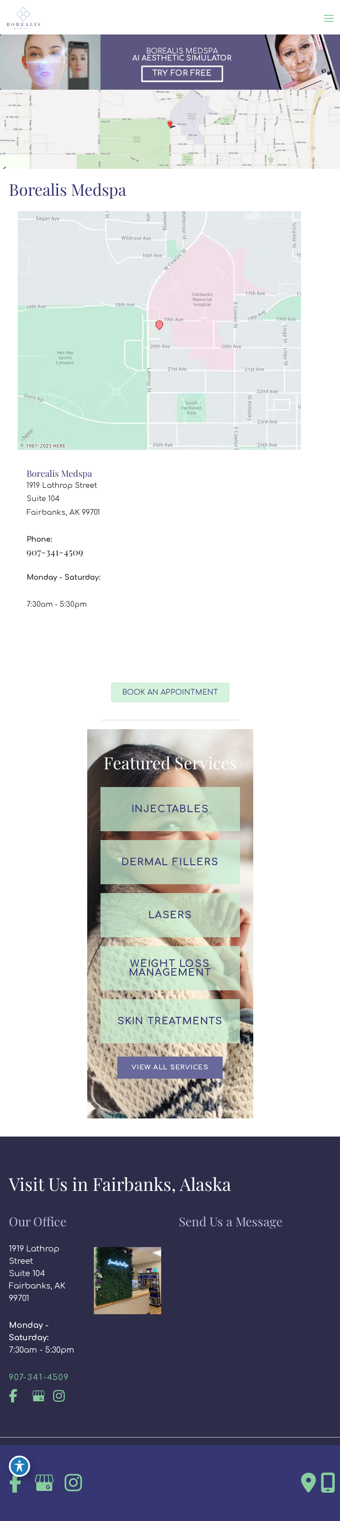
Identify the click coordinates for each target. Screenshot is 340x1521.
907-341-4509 (55, 551)
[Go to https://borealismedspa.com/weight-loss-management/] (170, 968)
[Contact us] (308, 1483)
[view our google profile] (41, 1396)
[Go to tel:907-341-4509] (42, 1377)
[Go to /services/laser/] (170, 915)
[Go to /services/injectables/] (170, 809)
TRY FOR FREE (182, 73)
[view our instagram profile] (63, 1396)
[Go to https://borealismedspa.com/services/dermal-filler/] (170, 862)
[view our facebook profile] (19, 1396)
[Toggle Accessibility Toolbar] (19, 1466)
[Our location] (328, 1483)
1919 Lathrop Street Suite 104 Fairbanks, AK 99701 (37, 1273)
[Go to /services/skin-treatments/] (170, 1021)
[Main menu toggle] (328, 18)
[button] (170, 1068)
